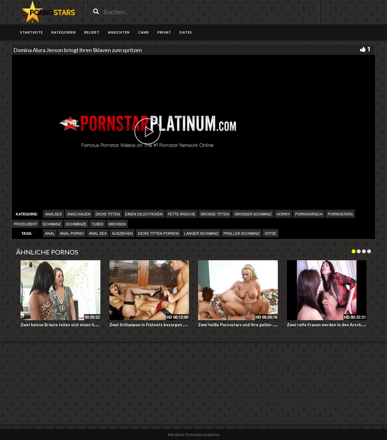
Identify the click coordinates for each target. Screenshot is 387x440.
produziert (25, 223)
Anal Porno (72, 233)
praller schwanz (241, 233)
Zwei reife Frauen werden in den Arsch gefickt (331, 324)
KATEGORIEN (63, 32)
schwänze (76, 223)
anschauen (78, 213)
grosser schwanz (253, 213)
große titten (214, 213)
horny (283, 213)
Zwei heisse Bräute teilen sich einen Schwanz (64, 324)
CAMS (143, 32)
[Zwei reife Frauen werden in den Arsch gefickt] (327, 290)
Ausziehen (122, 233)
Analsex (53, 213)
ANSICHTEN (119, 32)
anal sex (98, 233)
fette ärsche (181, 213)
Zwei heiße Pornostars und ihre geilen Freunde (243, 324)
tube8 (97, 223)
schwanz (52, 223)
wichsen (117, 223)
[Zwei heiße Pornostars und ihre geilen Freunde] (238, 290)
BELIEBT (91, 32)
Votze (270, 233)
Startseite (31, 32)
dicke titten (108, 213)
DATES (186, 32)
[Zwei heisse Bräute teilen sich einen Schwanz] (60, 290)
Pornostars (340, 213)
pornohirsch (309, 213)
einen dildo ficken (144, 213)
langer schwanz (201, 233)
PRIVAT (164, 32)
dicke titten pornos (158, 233)
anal (50, 233)
